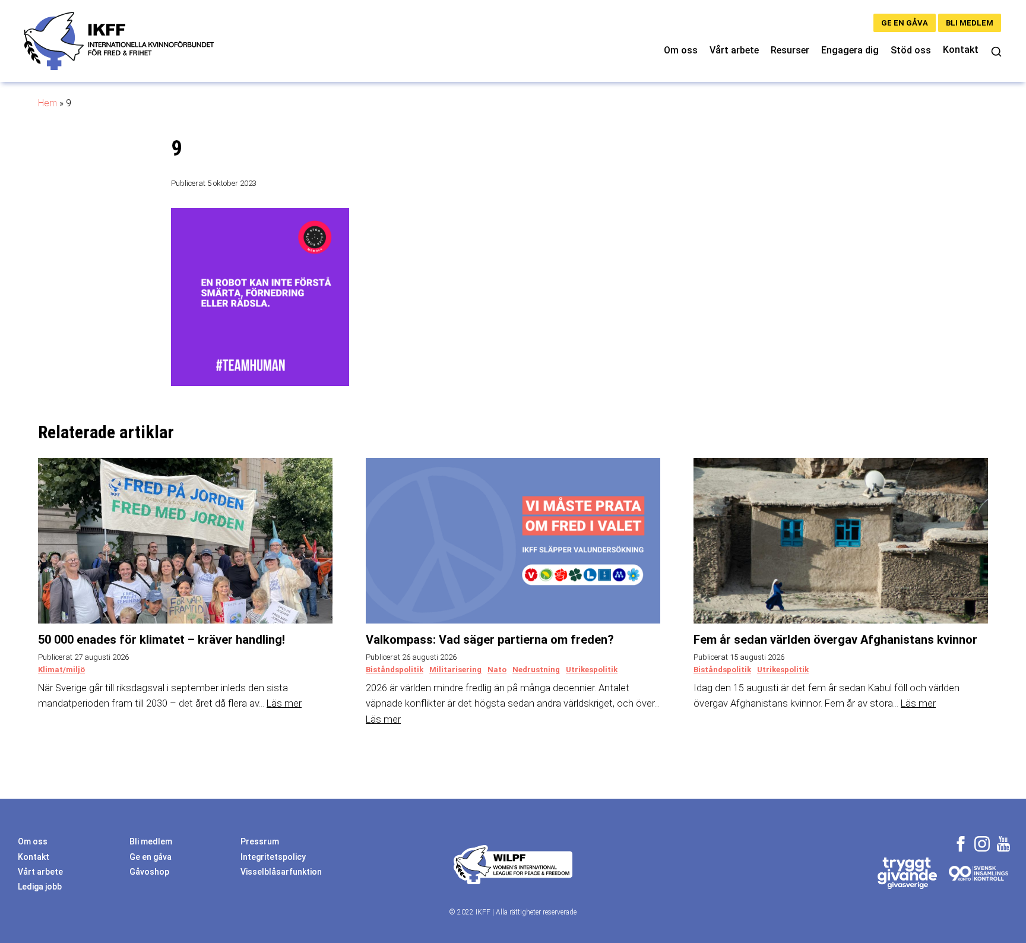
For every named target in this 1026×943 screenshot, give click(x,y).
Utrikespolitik (592, 669)
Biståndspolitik (394, 669)
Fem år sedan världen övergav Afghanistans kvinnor (835, 639)
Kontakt (960, 49)
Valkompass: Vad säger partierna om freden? (490, 639)
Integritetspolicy (273, 857)
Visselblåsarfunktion (281, 871)
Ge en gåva (904, 22)
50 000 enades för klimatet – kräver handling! (161, 639)
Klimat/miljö (61, 669)
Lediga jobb (40, 886)
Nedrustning (536, 669)
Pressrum (259, 841)
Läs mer (284, 703)
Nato (496, 669)
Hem (47, 103)
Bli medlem (969, 22)
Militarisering (455, 669)
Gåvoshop (149, 871)
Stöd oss (911, 50)
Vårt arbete (734, 50)
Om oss (681, 50)
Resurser (790, 50)
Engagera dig (850, 50)
